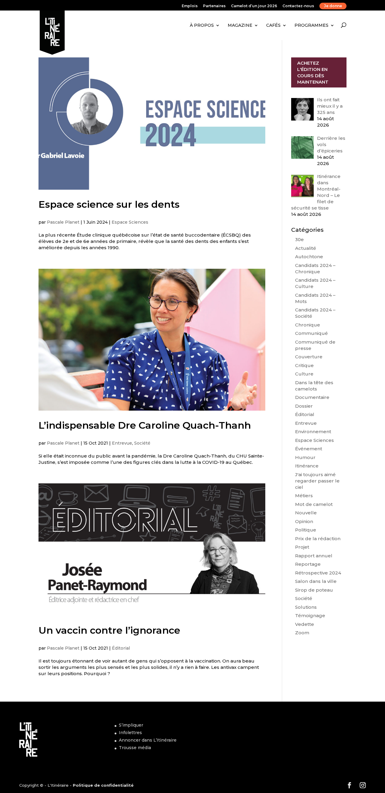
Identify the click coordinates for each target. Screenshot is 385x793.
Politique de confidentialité (103, 785)
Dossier (304, 406)
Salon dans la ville (316, 581)
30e (299, 239)
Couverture (308, 357)
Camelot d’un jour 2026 (254, 6)
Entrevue (122, 443)
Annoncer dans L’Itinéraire (148, 740)
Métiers (304, 495)
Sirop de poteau (314, 590)
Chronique (307, 325)
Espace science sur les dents (109, 204)
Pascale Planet (63, 222)
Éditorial (121, 648)
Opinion (304, 521)
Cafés (273, 25)
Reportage (308, 564)
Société (142, 443)
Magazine (240, 25)
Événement (308, 449)
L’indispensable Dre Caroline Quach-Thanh (144, 425)
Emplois (190, 6)
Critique (304, 365)
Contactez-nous (298, 6)
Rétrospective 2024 (318, 573)
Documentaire (312, 397)
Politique (305, 530)
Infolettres (130, 732)
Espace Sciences (130, 222)
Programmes (311, 25)
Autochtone (309, 256)
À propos (202, 25)
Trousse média (135, 747)
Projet (302, 547)
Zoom (302, 632)
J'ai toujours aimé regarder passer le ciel (317, 481)
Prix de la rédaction (317, 538)
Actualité (305, 248)
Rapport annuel (313, 556)
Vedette (304, 624)
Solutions (306, 607)
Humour (305, 457)
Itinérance (307, 466)
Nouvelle (306, 513)
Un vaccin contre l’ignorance (109, 630)
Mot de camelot (314, 504)
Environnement (313, 431)
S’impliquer (131, 725)
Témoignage (310, 615)
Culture (304, 374)
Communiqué (311, 333)
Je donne (333, 6)
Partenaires (214, 6)
